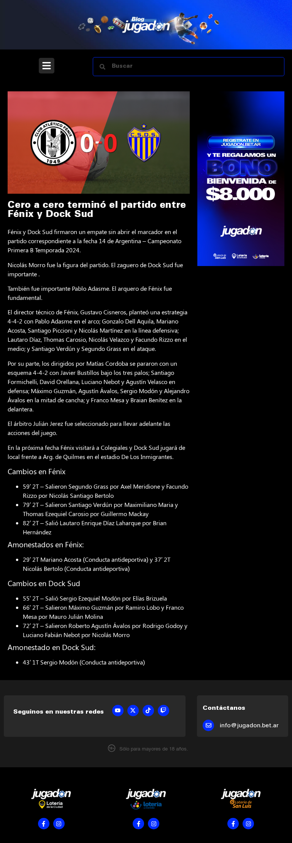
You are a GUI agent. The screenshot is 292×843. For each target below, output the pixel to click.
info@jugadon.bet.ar (249, 726)
